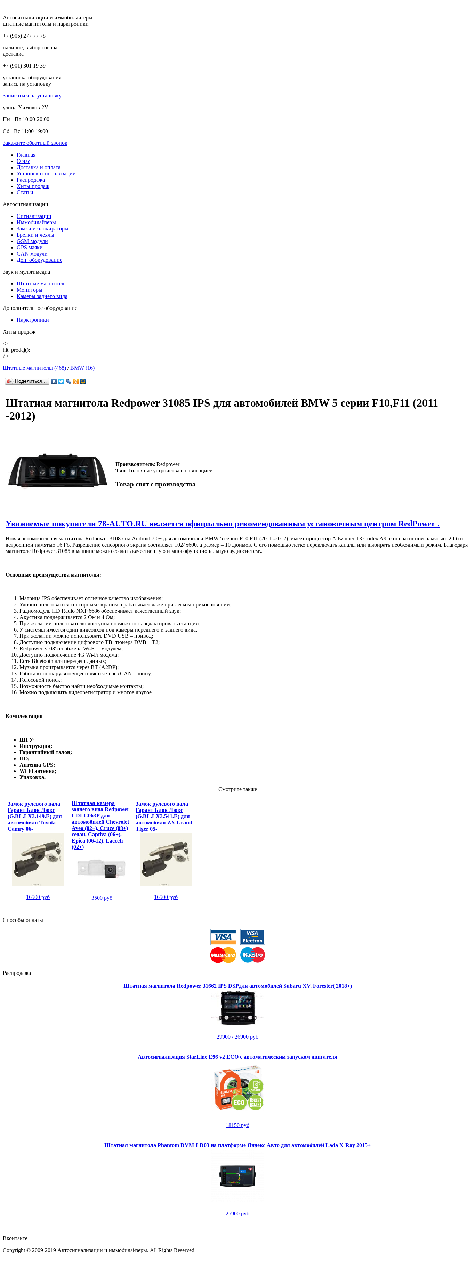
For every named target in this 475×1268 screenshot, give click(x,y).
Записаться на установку (32, 96)
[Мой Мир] (83, 381)
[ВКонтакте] (54, 381)
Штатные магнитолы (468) (34, 368)
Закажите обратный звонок (35, 143)
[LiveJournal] (68, 381)
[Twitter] (61, 381)
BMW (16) (82, 368)
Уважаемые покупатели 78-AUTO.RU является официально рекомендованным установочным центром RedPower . (223, 523)
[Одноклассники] (76, 381)
